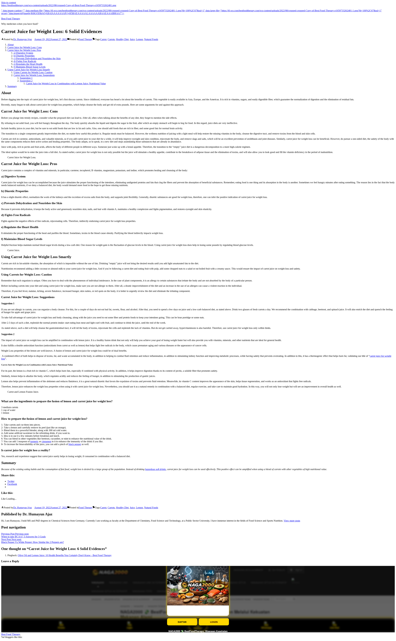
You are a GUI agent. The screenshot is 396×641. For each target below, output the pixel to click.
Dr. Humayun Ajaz (22, 39)
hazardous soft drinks (155, 469)
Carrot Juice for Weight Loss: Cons (24, 47)
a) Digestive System (23, 53)
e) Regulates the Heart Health (28, 64)
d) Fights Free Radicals (25, 61)
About (10, 44)
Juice (132, 39)
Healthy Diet (122, 39)
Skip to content (8, 2)
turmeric (34, 441)
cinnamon (46, 441)
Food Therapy (86, 39)
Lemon (139, 39)
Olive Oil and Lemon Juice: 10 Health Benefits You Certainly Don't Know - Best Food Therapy (65, 555)
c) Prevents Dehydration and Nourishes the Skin (37, 58)
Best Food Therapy (10, 18)
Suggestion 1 (26, 78)
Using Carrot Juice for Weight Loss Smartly (28, 69)
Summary (12, 86)
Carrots (111, 39)
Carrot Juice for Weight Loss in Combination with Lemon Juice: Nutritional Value (66, 83)
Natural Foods (151, 39)
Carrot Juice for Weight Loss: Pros (24, 50)
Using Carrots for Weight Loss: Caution (33, 72)
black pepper (75, 444)
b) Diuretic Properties (24, 55)
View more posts (292, 520)
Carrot (103, 39)
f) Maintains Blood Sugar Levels (29, 67)
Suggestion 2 (26, 80)
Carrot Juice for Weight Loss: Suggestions (34, 75)
